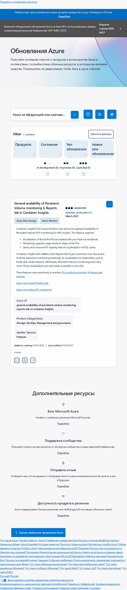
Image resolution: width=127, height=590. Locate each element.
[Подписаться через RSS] (100, 114)
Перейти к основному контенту (18, 1)
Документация (114, 556)
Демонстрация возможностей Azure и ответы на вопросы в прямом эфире (81, 552)
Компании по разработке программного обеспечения (30, 556)
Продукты (65, 544)
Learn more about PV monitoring (34, 289)
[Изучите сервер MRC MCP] (111, 114)
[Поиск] (75, 115)
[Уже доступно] (83, 174)
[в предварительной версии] (67, 174)
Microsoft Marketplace (73, 556)
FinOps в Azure (29, 548)
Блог (2, 560)
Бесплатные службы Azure (102, 544)
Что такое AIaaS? (69, 568)
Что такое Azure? (9, 540)
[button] (88, 114)
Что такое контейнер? (109, 568)
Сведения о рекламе (89, 588)
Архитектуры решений (12, 552)
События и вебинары (61, 560)
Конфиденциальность (108, 584)
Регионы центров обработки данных (98, 540)
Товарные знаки (68, 588)
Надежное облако (10, 544)
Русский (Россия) (9, 576)
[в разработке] (47, 174)
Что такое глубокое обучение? (42, 568)
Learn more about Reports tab (32, 283)
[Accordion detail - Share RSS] (24, 360)
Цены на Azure (79, 544)
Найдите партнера (95, 556)
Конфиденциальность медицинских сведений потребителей (33, 584)
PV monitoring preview (74, 272)
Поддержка (32, 552)
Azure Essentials (29, 544)
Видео (25, 564)
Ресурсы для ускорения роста (105, 548)
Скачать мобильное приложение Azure (41, 532)
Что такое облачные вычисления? (48, 564)
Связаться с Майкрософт (81, 584)
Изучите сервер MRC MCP (106, 28)
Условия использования (45, 588)
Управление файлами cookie (15, 588)
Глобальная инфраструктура (61, 540)
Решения (84, 548)
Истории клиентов (48, 544)
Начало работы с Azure (32, 540)
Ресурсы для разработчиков (21, 560)
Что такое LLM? (87, 568)
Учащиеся (42, 560)
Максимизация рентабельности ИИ (58, 548)
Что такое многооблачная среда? (86, 564)
